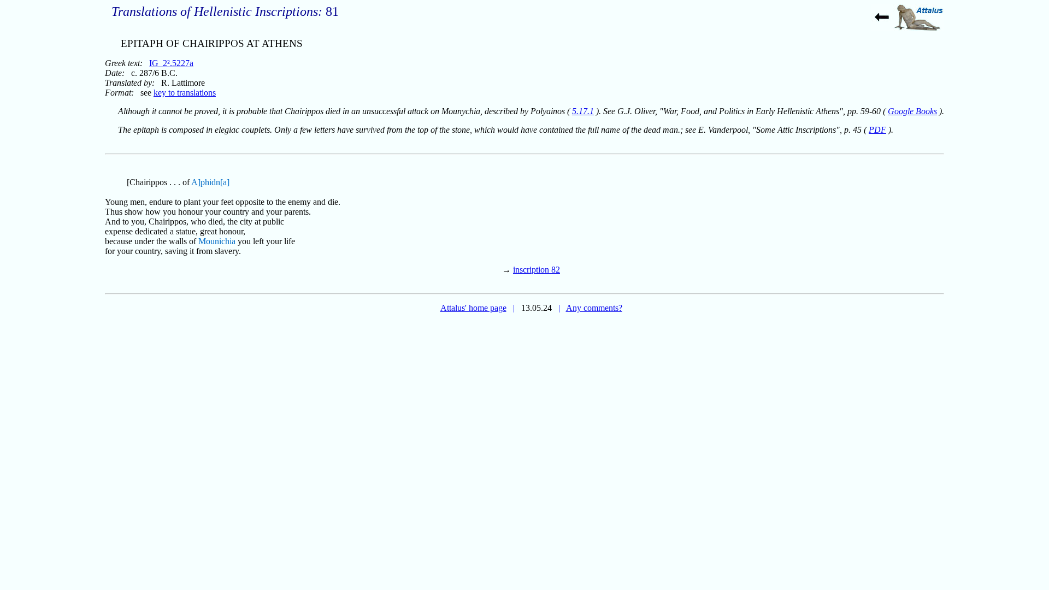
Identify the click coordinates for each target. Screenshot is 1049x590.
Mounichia (216, 241)
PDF (877, 129)
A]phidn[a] (210, 182)
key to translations (185, 92)
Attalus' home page (473, 307)
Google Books (912, 111)
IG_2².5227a (171, 63)
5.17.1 (583, 111)
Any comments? (594, 307)
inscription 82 (536, 269)
